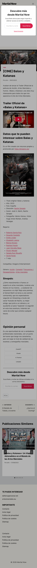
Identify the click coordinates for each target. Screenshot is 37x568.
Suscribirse (26, 26)
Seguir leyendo (18, 31)
